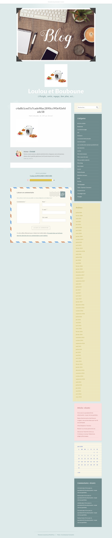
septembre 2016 (80, 313)
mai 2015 (78, 355)
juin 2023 (78, 224)
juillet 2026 (79, 212)
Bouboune (80, 126)
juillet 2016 (79, 316)
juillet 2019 (79, 242)
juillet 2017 (79, 287)
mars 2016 (79, 328)
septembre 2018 (80, 251)
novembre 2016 (80, 307)
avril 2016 (78, 325)
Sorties (79, 181)
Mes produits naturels (83, 160)
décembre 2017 (80, 272)
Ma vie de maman (82, 154)
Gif (78, 132)
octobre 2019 (79, 239)
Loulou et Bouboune (56, 91)
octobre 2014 (79, 376)
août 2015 (78, 346)
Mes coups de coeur (82, 157)
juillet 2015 (79, 349)
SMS (78, 178)
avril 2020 (78, 230)
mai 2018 (78, 263)
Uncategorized (81, 193)
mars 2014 (79, 397)
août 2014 (78, 382)
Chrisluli (50, 116)
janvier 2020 (79, 236)
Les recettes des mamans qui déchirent (87, 144)
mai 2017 (78, 293)
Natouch (79, 518)
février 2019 (79, 248)
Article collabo (81, 123)
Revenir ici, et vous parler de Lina (86, 428)
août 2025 (78, 218)
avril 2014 (78, 394)
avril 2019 (78, 245)
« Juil (78, 472)
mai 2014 (78, 391)
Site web (44, 217)
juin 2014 (78, 388)
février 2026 (79, 215)
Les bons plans (81, 141)
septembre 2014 (80, 379)
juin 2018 (78, 260)
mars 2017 (79, 298)
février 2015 (79, 364)
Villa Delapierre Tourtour (84, 425)
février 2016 (79, 331)
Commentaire (21, 202)
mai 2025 (78, 221)
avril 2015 (78, 358)
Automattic (71, 534)
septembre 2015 (80, 343)
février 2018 (79, 266)
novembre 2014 (80, 373)
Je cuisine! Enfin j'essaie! (84, 138)
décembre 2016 (80, 304)
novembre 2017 (80, 275)
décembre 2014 (80, 370)
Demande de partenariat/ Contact (56, 2)
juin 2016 (78, 319)
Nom (44, 202)
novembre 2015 (80, 337)
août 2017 (78, 284)
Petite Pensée (81, 172)
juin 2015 (78, 352)
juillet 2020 (79, 227)
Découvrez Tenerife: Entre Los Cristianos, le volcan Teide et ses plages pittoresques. (86, 434)
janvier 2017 (79, 301)
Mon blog (80, 163)
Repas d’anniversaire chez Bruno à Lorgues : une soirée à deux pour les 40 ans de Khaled (87, 420)
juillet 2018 (79, 257)
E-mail (44, 210)
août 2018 (78, 254)
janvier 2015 (79, 367)
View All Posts (28, 158)
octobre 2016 (79, 310)
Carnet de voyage (82, 129)
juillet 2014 (79, 385)
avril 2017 (78, 296)
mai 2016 (78, 322)
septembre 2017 (80, 281)
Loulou (79, 151)
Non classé (80, 166)
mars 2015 (79, 361)
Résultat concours (82, 175)
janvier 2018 (79, 269)
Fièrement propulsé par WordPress (46, 534)
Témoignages (81, 184)
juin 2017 (78, 290)
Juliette (79, 503)
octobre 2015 (79, 340)
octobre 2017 (79, 278)
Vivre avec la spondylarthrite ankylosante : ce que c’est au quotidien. (87, 490)
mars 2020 (79, 233)
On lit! (79, 169)
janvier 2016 (79, 334)
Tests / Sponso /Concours (84, 187)
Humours (79, 135)
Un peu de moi (81, 190)
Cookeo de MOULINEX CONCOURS (41, 174)
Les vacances (80, 148)
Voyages (79, 196)
